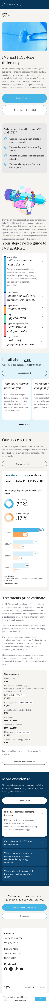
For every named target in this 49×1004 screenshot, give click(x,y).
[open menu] (44, 15)
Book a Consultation (24, 98)
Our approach (23, 373)
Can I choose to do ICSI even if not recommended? (19, 843)
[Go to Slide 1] (21, 424)
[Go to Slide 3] (27, 424)
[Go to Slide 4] (29, 424)
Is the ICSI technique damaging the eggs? (19, 813)
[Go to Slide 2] (25, 424)
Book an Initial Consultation (24, 907)
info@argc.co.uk (11, 942)
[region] (24, 402)
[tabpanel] (24, 301)
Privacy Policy (10, 958)
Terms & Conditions (12, 953)
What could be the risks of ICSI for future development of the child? (19, 874)
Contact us (23, 800)
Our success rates (23, 464)
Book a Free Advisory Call (24, 110)
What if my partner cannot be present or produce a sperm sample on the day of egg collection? (18, 858)
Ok (40, 999)
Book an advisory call (23, 761)
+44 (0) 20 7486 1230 (13, 938)
